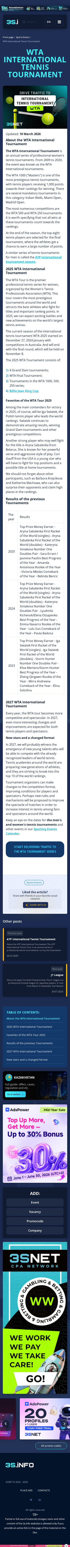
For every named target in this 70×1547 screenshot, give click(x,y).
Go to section (15, 1094)
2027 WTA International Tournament (29, 1051)
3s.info (26, 1523)
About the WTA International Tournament (33, 1018)
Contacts (44, 1490)
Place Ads (26, 1490)
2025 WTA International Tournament (29, 1026)
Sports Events (34, 882)
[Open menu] (59, 22)
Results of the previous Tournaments (30, 1043)
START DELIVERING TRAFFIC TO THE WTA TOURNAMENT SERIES (35, 849)
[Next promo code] (64, 1423)
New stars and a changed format (27, 1059)
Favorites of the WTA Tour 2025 (26, 1035)
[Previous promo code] (5, 1423)
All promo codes (51, 1445)
